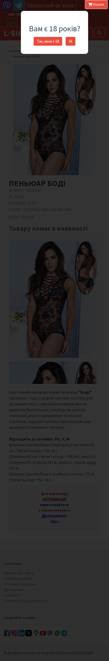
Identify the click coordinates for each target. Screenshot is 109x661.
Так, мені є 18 (48, 41)
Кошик (98, 4)
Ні (70, 41)
